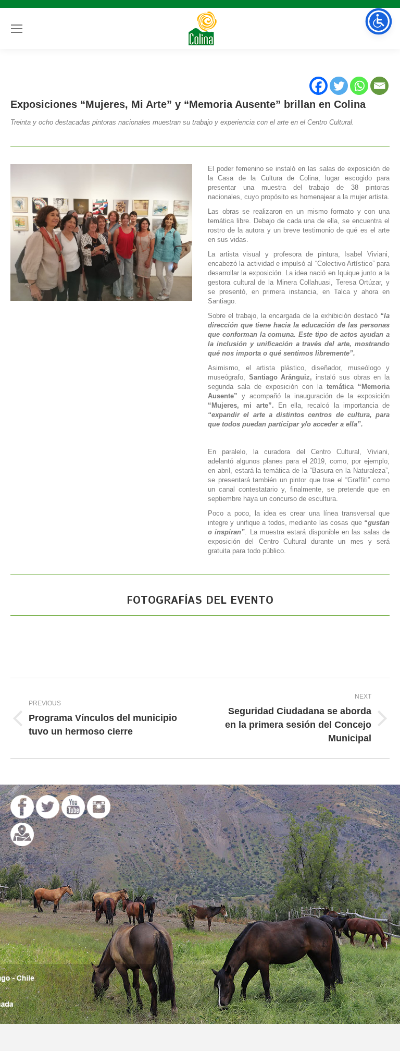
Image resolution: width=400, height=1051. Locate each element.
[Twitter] (339, 86)
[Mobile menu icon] (16, 28)
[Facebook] (318, 86)
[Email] (379, 86)
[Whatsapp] (359, 86)
